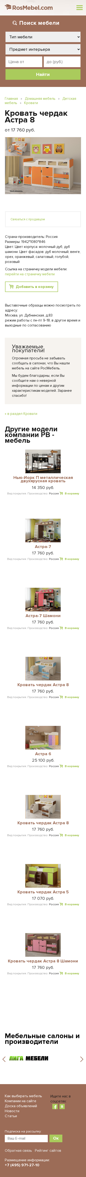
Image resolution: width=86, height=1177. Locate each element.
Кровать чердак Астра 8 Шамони (43, 961)
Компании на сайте (20, 1101)
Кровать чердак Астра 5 (43, 892)
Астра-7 (43, 547)
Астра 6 (43, 754)
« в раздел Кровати (21, 414)
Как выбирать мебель (23, 1096)
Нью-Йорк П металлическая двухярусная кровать (43, 479)
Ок (56, 1138)
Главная (11, 98)
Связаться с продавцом (28, 219)
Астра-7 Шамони (43, 616)
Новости (12, 1111)
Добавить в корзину (35, 286)
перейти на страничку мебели (30, 274)
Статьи (11, 1116)
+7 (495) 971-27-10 (22, 1165)
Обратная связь (18, 1150)
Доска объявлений (21, 1106)
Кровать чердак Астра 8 (43, 685)
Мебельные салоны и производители (42, 1038)
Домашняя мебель (40, 98)
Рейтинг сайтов (48, 1150)
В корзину (72, 493)
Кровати (31, 103)
